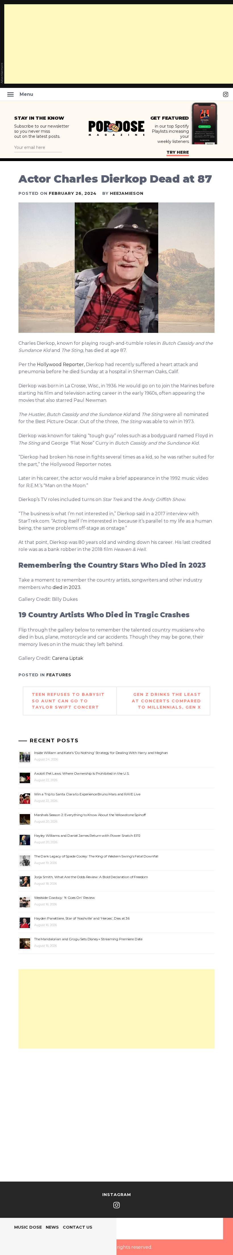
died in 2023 (66, 587)
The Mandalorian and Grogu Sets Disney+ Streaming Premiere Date (88, 939)
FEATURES (58, 674)
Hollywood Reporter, (60, 364)
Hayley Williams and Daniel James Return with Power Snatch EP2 (87, 835)
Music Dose (28, 1227)
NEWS (52, 1227)
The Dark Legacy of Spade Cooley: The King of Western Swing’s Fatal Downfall (96, 856)
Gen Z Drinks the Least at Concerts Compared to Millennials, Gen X (166, 701)
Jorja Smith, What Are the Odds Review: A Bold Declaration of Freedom (91, 877)
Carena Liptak (67, 658)
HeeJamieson (126, 193)
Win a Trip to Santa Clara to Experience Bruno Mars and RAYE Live (87, 794)
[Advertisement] (116, 1009)
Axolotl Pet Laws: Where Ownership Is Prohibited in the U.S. (82, 773)
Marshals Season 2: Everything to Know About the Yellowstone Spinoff (90, 815)
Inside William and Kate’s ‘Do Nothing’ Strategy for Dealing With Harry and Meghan (101, 753)
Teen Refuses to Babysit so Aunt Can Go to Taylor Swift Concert (68, 701)
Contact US (77, 1227)
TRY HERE (178, 152)
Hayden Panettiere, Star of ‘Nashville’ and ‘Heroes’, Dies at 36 (82, 918)
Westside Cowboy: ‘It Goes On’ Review (64, 897)
